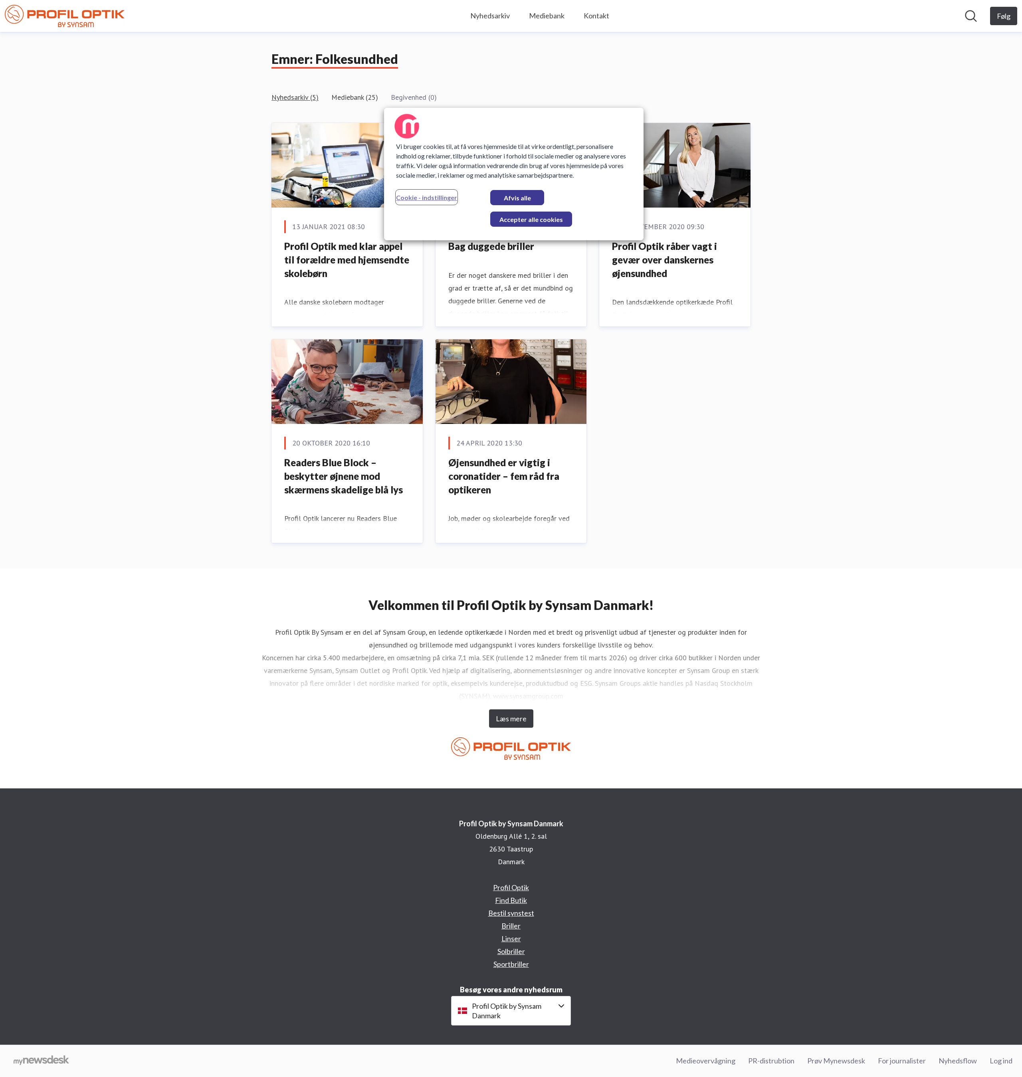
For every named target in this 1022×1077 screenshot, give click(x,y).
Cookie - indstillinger (426, 197)
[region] (514, 174)
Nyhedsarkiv (490, 15)
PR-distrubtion (771, 1060)
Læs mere (511, 718)
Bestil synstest (511, 913)
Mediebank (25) (354, 97)
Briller (511, 925)
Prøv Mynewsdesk (836, 1060)
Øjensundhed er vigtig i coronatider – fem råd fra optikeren (503, 476)
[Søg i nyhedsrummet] (971, 16)
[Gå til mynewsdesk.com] (41, 1061)
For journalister (902, 1060)
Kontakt (596, 15)
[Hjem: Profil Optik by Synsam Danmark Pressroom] (65, 16)
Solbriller (511, 951)
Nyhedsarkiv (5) (295, 97)
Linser (511, 938)
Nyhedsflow (958, 1060)
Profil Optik (511, 887)
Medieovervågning (705, 1060)
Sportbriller (511, 964)
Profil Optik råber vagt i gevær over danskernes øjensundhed (664, 259)
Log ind (1001, 1060)
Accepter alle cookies (531, 219)
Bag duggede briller (491, 246)
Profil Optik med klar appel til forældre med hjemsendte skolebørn (346, 259)
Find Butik (511, 900)
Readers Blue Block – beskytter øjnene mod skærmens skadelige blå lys (343, 476)
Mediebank (546, 15)
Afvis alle (517, 198)
